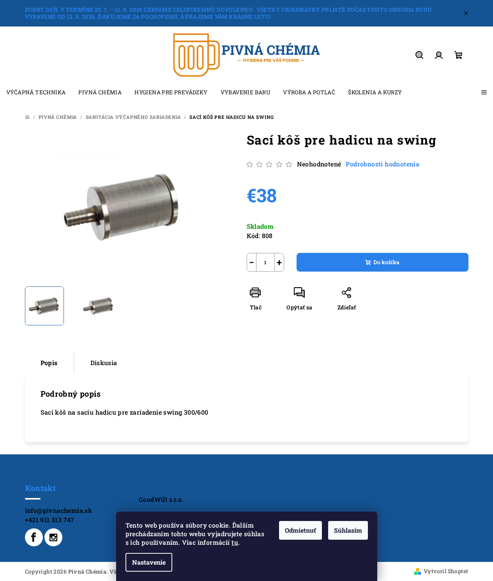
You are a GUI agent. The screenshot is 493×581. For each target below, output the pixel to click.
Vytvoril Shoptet (446, 571)
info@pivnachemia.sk (58, 510)
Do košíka (386, 262)
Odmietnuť (300, 530)
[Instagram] (53, 537)
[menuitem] (36, 92)
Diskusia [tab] (103, 362)
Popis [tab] (49, 362)
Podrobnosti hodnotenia (382, 164)
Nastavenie (149, 562)
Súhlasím (348, 530)
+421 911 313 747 (49, 520)
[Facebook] (34, 537)
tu (234, 542)
